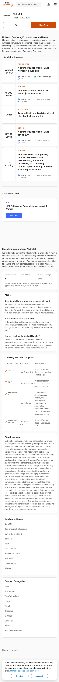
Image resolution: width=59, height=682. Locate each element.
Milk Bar (8, 568)
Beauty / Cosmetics (13, 630)
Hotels (7, 601)
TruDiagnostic (11, 563)
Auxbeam (9, 558)
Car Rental (9, 621)
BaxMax (8, 539)
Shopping (9, 611)
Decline (19, 676)
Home (5, 650)
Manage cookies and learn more (24, 671)
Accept (39, 676)
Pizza (7, 586)
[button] (55, 4)
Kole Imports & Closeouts (16, 529)
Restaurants (10, 591)
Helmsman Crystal (13, 553)
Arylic (7, 543)
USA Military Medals (13, 534)
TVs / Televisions (12, 596)
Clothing (8, 616)
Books (7, 625)
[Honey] (7, 4)
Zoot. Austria (10, 548)
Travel (7, 606)
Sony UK (8, 524)
